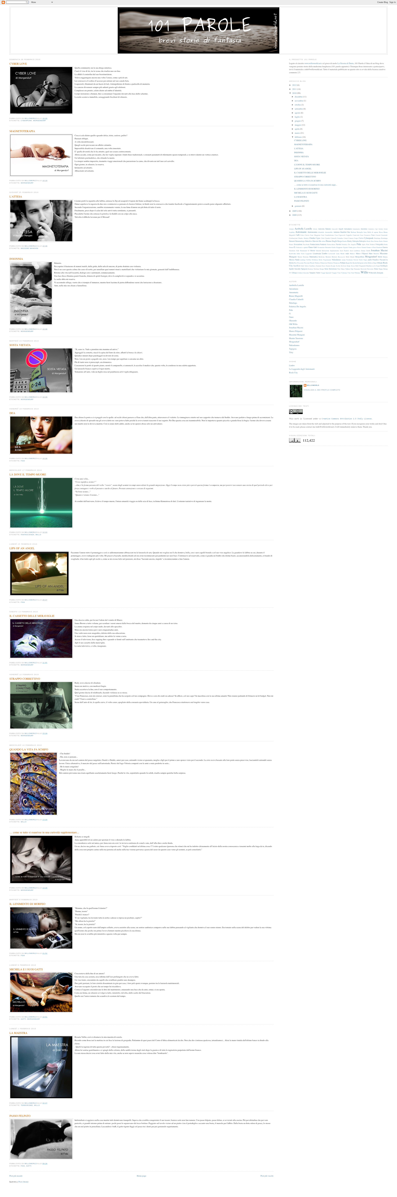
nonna (344, 260)
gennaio (298, 206)
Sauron (328, 266)
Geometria (320, 247)
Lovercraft (331, 253)
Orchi (361, 260)
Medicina (321, 257)
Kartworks (292, 253)
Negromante (327, 260)
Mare (370, 253)
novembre (299, 100)
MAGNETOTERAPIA (22, 131)
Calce (302, 235)
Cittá (322, 238)
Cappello (349, 235)
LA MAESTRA (18, 1033)
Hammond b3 (304, 251)
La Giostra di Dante (345, 63)
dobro (323, 241)
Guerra (385, 247)
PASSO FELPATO (19, 1116)
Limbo (325, 253)
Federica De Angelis (349, 244)
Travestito (370, 269)
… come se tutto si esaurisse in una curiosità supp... (315, 184)
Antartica (371, 229)
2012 (294, 85)
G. (295, 247)
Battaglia (360, 232)
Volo (352, 273)
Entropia (355, 241)
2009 (294, 211)
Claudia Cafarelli (330, 238)
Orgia (365, 260)
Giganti (345, 247)
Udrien (300, 273)
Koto (303, 253)
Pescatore (300, 263)
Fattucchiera (331, 244)
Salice (307, 266)
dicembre (299, 96)
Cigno (318, 238)
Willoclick (372, 273)
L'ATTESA (15, 196)
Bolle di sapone (373, 232)
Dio (320, 241)
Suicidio (297, 269)
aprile (297, 128)
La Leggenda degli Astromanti (302, 369)
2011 (294, 89)
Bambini (343, 232)
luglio (297, 116)
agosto (298, 112)
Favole (338, 244)
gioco (355, 247)
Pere (295, 263)
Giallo (333, 247)
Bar (348, 232)
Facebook (306, 244)
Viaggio (334, 273)
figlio (363, 244)
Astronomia (312, 232)
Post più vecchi (267, 1175)
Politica (317, 263)
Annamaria (356, 229)
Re (351, 263)
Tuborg (385, 269)
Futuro (291, 247)
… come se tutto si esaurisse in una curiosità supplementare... (44, 832)
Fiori (367, 244)
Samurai (318, 266)
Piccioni (307, 263)
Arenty (380, 229)
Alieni (315, 229)
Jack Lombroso (355, 251)
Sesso (353, 266)
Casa (361, 235)
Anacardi (335, 229)
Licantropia (317, 253)
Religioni (360, 263)
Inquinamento (334, 251)
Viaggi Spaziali (326, 273)
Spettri (291, 269)
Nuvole (355, 260)
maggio (298, 124)
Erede (368, 241)
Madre (342, 253)
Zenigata (380, 273)
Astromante (301, 231)
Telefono (316, 269)
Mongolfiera (359, 257)
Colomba (340, 238)
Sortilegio (384, 266)
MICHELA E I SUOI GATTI (26, 969)
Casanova (367, 235)
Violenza (344, 273)
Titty (338, 269)
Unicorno (306, 273)
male (347, 253)
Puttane (343, 263)
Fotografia (379, 244)
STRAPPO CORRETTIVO (24, 678)
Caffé (298, 235)
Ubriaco (294, 273)
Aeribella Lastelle (303, 228)
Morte (380, 257)
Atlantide (321, 232)
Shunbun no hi (371, 266)
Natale (297, 260)
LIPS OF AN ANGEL (22, 548)
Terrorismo (27, 1105)
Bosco (381, 232)
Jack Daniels (344, 251)
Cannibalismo (329, 235)
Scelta (338, 266)
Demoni (292, 241)
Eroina (376, 241)
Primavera (323, 263)
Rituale (380, 263)
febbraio (298, 137)
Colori (346, 238)
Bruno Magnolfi (296, 295)
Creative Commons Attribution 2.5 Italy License (347, 419)
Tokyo (343, 269)
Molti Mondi (350, 257)
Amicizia (321, 229)
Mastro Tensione (303, 257)
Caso (373, 235)
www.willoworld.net (312, 63)
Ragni (348, 263)
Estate (291, 244)
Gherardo (328, 247)
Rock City (293, 372)
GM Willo (293, 324)
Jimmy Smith (365, 251)
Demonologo (300, 241)
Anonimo (364, 229)
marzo (297, 133)
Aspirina (292, 232)
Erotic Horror (383, 241)
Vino (339, 273)
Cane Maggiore (315, 235)
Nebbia (308, 260)
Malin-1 (352, 253)
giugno (298, 120)
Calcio (307, 235)
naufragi (303, 260)
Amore (328, 228)
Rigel (375, 263)
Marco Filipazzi (362, 253)
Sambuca (312, 266)
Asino (386, 229)
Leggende (309, 253)
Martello (376, 253)
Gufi (297, 251)
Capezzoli (342, 235)
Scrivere (343, 266)
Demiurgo (384, 238)
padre (370, 260)
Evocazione (298, 244)
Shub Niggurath (360, 266)
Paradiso (375, 260)
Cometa (350, 238)
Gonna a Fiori (371, 247)
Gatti (23, 1019)
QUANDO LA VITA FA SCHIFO (28, 749)
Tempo (322, 269)
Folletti (372, 244)
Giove (359, 247)
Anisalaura (348, 229)
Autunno (336, 232)
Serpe (348, 266)
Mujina (385, 257)
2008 (294, 215)
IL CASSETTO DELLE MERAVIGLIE (31, 616)
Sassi (323, 266)
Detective (308, 241)
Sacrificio (296, 266)
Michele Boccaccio (338, 257)
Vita (349, 273)
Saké (302, 266)
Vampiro (312, 273)
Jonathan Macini (379, 250)
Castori (378, 235)
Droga (339, 241)
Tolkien (347, 269)
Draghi (334, 241)
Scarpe (333, 266)
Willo (38, 534)
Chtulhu (312, 238)
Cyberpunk (26, 120)
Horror (312, 250)
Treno (376, 269)
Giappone (339, 247)
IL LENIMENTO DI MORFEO (27, 904)
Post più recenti (15, 1175)
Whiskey (357, 273)
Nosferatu (349, 260)
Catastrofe (384, 235)
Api (376, 229)
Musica (291, 260)
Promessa (336, 263)
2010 (294, 93)
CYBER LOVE (18, 63)
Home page (141, 1175)
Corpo (356, 238)
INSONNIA (16, 259)
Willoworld (313, 385)
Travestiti (364, 269)
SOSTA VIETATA (20, 345)
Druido (344, 241)
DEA (12, 413)
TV (290, 273)
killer (298, 253)
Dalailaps (377, 238)
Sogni (378, 266)
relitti (366, 263)
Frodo (386, 244)
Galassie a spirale (302, 247)
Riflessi (370, 263)
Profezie (330, 263)
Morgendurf (39, 120)
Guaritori (379, 247)
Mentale (328, 257)
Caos (336, 235)
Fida (23, 461)
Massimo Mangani (29, 248)
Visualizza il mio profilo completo (322, 390)
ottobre (298, 104)
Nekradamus (336, 260)
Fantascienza (27, 534)
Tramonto (357, 269)
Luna (337, 253)
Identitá (318, 251)
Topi (352, 269)
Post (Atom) (23, 1181)
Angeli (340, 229)
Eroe (372, 241)
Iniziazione (325, 251)
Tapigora (304, 269)
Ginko (350, 247)
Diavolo (315, 241)
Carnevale (356, 235)
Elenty (349, 241)
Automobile (329, 232)
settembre (299, 108)
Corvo (361, 238)
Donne (328, 241)
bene (365, 232)
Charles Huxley (303, 238)
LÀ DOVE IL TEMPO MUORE (27, 474)
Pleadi (312, 263)
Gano (310, 247)
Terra (326, 269)
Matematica (313, 257)
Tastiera (310, 269)
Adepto (291, 229)
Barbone (353, 232)
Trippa (381, 269)
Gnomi (363, 247)
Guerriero (292, 251)
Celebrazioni (293, 238)
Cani (322, 235)
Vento (318, 273)
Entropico (362, 241)
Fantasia (323, 244)
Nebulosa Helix (317, 260)
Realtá (355, 263)
